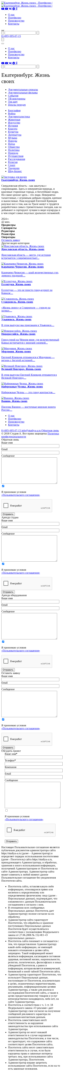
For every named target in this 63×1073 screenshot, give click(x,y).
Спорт (11, 165)
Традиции (13, 168)
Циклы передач (17, 104)
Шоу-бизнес (15, 171)
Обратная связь (50, 430)
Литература (14, 134)
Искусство (14, 122)
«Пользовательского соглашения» (20, 495)
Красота (12, 128)
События (13, 95)
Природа (13, 153)
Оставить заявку (10, 240)
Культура (13, 131)
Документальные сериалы (23, 89)
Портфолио (14, 17)
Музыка (12, 137)
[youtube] (3, 8)
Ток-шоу (13, 101)
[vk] (10, 8)
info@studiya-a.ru (31, 430)
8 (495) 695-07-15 (11, 36)
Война (11, 113)
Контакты (13, 23)
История (13, 125)
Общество (14, 146)
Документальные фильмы (23, 92)
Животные (14, 119)
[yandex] (16, 8)
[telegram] (14, 8)
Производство (16, 20)
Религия (12, 162)
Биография (14, 110)
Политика (13, 150)
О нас (11, 14)
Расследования (16, 159)
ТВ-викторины (16, 98)
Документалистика (19, 116)
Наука (11, 143)
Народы (12, 140)
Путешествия (15, 156)
